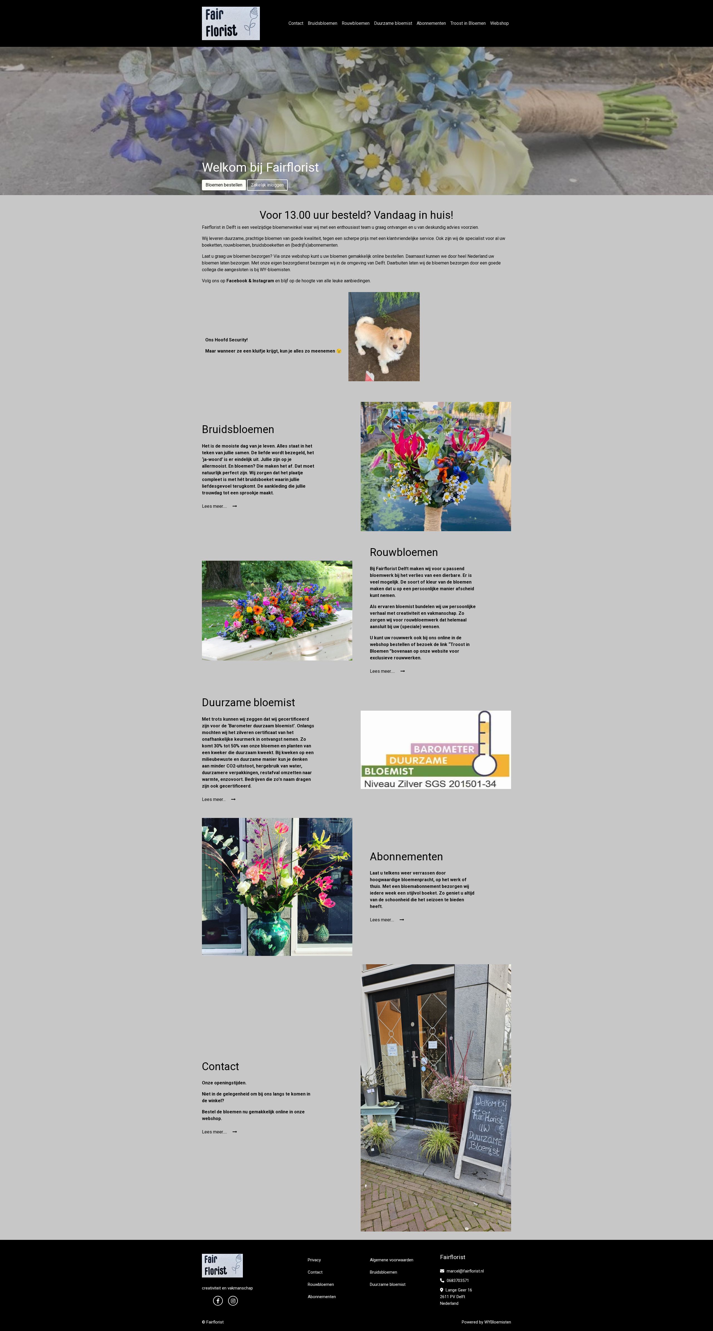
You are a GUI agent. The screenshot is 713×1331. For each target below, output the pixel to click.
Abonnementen (431, 23)
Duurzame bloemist (393, 23)
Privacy (314, 1259)
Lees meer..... (215, 506)
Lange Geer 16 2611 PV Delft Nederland (456, 1297)
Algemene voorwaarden (391, 1259)
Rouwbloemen (356, 23)
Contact (296, 23)
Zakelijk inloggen (267, 185)
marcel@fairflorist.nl (465, 1271)
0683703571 (457, 1280)
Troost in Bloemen (468, 23)
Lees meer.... (382, 919)
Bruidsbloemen (322, 23)
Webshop (499, 23)
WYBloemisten (497, 1322)
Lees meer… (214, 799)
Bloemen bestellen (224, 185)
